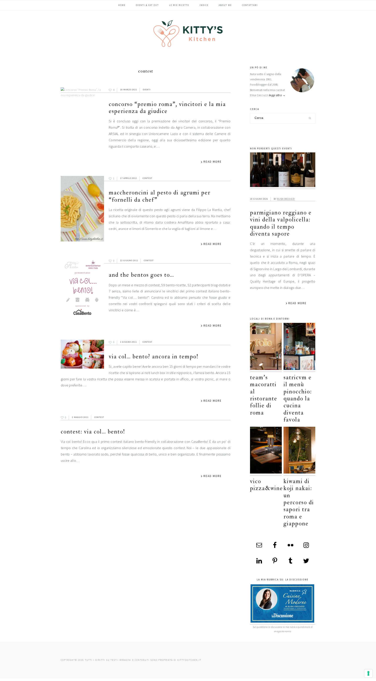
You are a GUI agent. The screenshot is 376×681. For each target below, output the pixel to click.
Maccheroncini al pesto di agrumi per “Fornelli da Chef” (159, 196)
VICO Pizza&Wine (266, 485)
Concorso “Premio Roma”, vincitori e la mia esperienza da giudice (167, 108)
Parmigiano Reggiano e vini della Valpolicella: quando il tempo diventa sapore (281, 223)
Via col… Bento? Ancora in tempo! (153, 356)
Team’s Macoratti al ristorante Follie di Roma (263, 395)
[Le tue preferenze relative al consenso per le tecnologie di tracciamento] (368, 673)
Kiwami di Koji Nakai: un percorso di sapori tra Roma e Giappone (299, 502)
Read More (212, 162)
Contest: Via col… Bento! (93, 431)
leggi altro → (277, 95)
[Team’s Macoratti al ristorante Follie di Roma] (266, 347)
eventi (147, 89)
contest (147, 178)
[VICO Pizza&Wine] (266, 451)
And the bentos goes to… (141, 274)
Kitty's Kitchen (188, 33)
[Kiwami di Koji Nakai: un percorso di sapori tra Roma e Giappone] (299, 451)
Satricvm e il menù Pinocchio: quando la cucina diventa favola (298, 398)
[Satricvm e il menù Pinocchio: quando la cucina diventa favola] (299, 347)
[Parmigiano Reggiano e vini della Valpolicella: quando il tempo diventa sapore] (282, 170)
